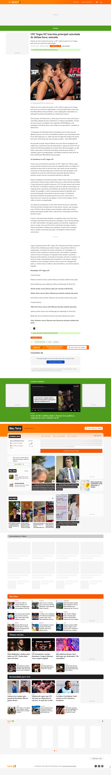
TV (15, 612)
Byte (65, 623)
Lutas (49, 342)
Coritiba (58, 694)
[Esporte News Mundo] (34, 328)
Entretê (16, 600)
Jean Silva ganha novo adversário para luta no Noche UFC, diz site (47, 667)
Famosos (41, 623)
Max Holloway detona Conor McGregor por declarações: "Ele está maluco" (67, 656)
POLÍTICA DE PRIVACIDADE (69, 766)
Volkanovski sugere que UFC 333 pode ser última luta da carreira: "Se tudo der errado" (42, 698)
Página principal (16, 2)
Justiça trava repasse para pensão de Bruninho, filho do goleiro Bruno (17, 698)
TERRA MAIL (76, 2)
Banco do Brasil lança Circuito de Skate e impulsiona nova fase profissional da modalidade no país (47, 710)
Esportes (56, 342)
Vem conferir (18, 464)
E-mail (96, 2)
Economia (41, 600)
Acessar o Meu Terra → (30, 428)
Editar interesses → (98, 435)
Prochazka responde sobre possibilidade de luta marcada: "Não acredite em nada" (71, 710)
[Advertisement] (92, 668)
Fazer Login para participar (55, 362)
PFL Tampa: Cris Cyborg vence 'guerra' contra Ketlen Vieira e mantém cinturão (23, 710)
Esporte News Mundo (40, 342)
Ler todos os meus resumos (71, 451)
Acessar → (27, 471)
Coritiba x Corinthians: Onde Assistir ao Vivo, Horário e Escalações (66, 698)
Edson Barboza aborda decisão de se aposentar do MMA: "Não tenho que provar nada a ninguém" (23, 668)
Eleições (41, 612)
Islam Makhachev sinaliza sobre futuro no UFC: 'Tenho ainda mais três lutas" (18, 656)
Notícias (33, 413)
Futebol (9, 694)
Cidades (65, 612)
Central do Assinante (86, 2)
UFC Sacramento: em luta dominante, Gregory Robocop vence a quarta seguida (42, 656)
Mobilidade (66, 600)
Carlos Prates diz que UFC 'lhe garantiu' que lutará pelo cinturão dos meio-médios (71, 668)
